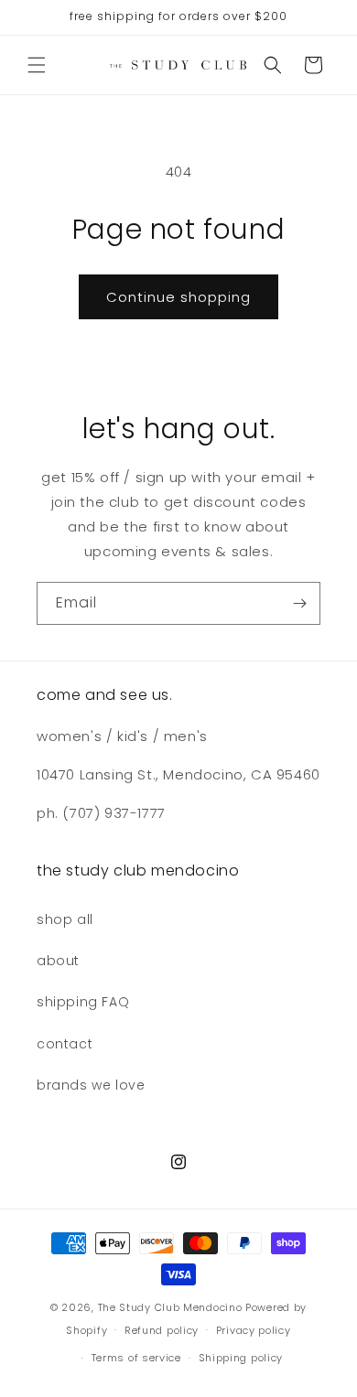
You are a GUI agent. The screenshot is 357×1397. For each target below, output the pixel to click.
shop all (65, 919)
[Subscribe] (299, 603)
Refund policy (161, 1330)
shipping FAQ (83, 1002)
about (58, 960)
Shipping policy (241, 1357)
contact (64, 1044)
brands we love (91, 1085)
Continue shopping (178, 296)
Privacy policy (253, 1330)
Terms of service (136, 1357)
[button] (36, 65)
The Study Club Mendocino (170, 1307)
